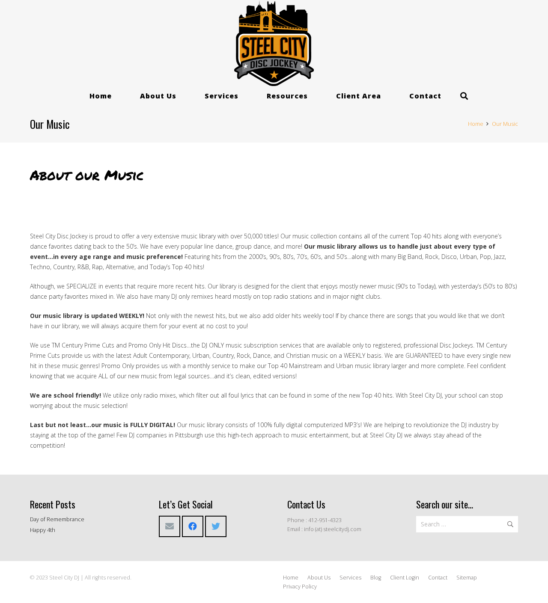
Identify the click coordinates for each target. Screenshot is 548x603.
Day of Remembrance (57, 519)
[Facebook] (192, 526)
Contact (437, 577)
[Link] (274, 43)
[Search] (464, 96)
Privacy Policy (300, 586)
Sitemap (466, 577)
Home (290, 577)
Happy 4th (42, 530)
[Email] (169, 526)
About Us (319, 577)
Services (350, 577)
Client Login (404, 577)
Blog (375, 577)
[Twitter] (215, 526)
